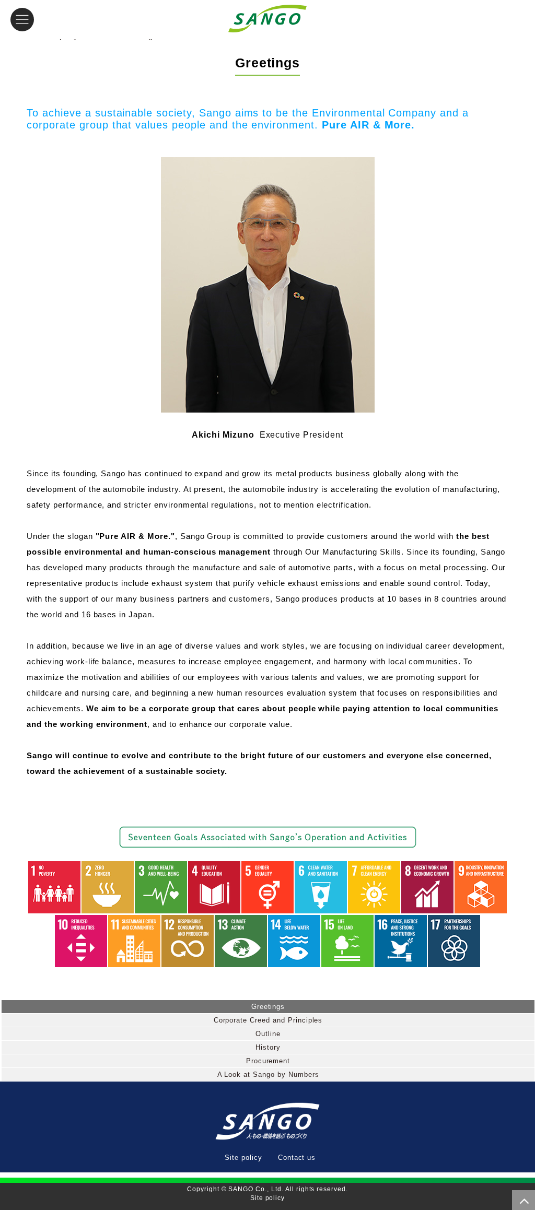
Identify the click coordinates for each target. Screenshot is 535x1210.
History (268, 1047)
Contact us (297, 1157)
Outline (268, 1034)
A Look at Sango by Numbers (268, 1074)
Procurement (268, 1061)
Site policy (243, 1157)
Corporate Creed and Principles (268, 1020)
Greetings (268, 1007)
